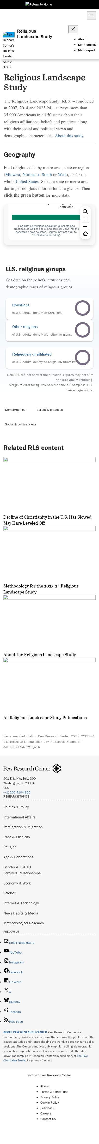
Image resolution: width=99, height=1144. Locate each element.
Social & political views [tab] (21, 424)
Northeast (31, 174)
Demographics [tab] (15, 409)
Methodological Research (23, 922)
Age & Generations (18, 856)
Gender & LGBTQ (17, 867)
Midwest (12, 174)
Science (9, 892)
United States (27, 181)
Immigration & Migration (23, 826)
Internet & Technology (21, 903)
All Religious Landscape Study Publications (45, 717)
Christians (21, 305)
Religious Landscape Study (34, 33)
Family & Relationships (22, 873)
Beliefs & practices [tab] (50, 409)
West (62, 174)
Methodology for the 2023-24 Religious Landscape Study (41, 589)
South (47, 174)
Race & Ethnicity (16, 837)
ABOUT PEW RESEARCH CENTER (25, 1032)
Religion (10, 846)
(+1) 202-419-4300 (17, 792)
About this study (69, 135)
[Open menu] (91, 15)
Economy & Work (17, 883)
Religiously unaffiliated (32, 354)
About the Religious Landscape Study (39, 654)
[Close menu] (73, 29)
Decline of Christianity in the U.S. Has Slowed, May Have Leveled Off (48, 520)
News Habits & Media (20, 913)
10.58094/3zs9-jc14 (25, 747)
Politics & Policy (16, 807)
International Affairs (19, 817)
